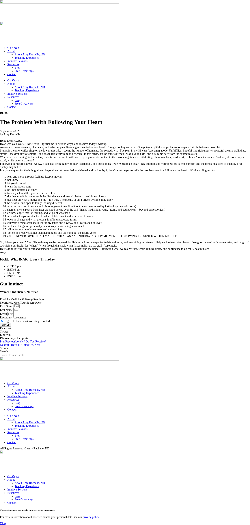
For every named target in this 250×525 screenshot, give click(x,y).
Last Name (6, 309)
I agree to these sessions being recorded (27, 321)
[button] (125, 328)
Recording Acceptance (13, 317)
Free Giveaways (24, 70)
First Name (7, 306)
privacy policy (91, 517)
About (11, 51)
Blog (17, 67)
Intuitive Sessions (17, 61)
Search (4, 348)
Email (4, 313)
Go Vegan (13, 47)
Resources (13, 64)
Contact (11, 74)
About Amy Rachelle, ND (30, 54)
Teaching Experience (27, 57)
